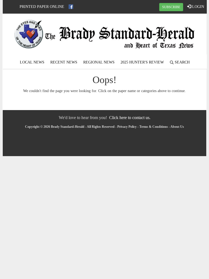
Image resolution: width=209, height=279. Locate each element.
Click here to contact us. (129, 117)
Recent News (63, 62)
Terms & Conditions (153, 127)
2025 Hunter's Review (142, 62)
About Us (177, 127)
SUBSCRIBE (171, 7)
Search (182, 62)
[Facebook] (70, 6)
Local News (32, 62)
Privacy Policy (127, 127)
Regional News (99, 62)
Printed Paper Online (42, 7)
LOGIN (197, 7)
